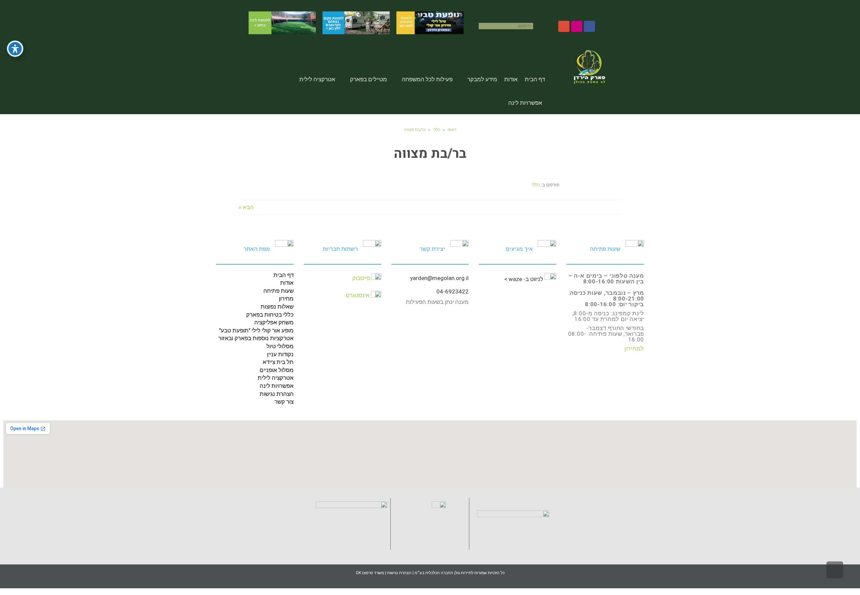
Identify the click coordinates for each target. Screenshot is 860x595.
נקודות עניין (280, 354)
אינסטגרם (358, 295)
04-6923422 (452, 291)
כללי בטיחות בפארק (270, 314)
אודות (511, 79)
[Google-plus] (563, 26)
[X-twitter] (576, 26)
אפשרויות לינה (525, 102)
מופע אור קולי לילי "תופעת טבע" (256, 330)
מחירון (286, 298)
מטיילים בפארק (368, 79)
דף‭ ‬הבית (283, 275)
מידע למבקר (482, 79)
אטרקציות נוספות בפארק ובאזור (256, 338)
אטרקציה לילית (317, 79)
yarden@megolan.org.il (439, 278)
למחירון (634, 348)
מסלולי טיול (280, 346)
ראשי (451, 129)
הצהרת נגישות (277, 394)
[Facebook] (589, 26)
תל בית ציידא (278, 362)
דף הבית (535, 79)
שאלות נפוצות (277, 306)
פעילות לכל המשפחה (427, 79)
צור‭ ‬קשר (284, 401)
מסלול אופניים (277, 370)
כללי (436, 129)
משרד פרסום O (370, 572)
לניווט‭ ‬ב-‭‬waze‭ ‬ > (524, 279)
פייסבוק (361, 278)
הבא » (246, 207)
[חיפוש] (475, 26)
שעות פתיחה (278, 290)
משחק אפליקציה (274, 322)
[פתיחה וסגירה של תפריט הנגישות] (15, 49)
